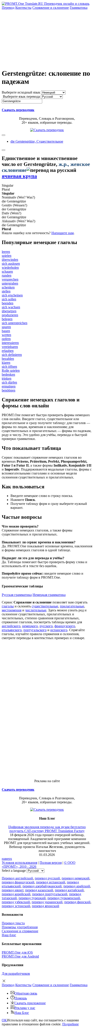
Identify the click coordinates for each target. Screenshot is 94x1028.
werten (6, 335)
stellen (6, 291)
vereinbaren (10, 347)
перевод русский (47, 878)
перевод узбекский (16, 902)
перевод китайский (69, 890)
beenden (7, 303)
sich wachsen (11, 307)
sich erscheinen (12, 295)
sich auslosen (11, 263)
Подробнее (70, 1024)
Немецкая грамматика (49, 595)
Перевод (8, 7)
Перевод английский (17, 878)
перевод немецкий (75, 878)
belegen (7, 319)
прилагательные (72, 606)
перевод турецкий (32, 898)
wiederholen (10, 267)
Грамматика (78, 7)
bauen (6, 331)
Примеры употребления (20, 927)
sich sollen (9, 299)
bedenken (8, 374)
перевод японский (45, 906)
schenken (8, 287)
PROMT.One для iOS (17, 952)
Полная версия (51, 862)
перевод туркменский (63, 898)
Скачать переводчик (18, 110)
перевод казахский (39, 890)
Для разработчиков (16, 973)
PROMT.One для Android (20, 956)
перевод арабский (76, 886)
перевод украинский (47, 902)
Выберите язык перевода (21, 96)
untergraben (10, 283)
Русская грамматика (17, 595)
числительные (35, 610)
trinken (6, 378)
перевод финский (77, 902)
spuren (6, 327)
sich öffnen (9, 366)
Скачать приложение (30, 1003)
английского (11, 626)
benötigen (8, 390)
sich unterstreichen (14, 323)
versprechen (10, 279)
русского (46, 626)
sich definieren (12, 355)
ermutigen (9, 386)
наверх (7, 859)
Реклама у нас (24, 1008)
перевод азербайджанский (42, 886)
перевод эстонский (16, 906)
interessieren (10, 343)
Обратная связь (25, 993)
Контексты (23, 7)
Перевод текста (13, 923)
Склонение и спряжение (20, 931)
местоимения (11, 610)
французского (64, 626)
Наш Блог (21, 1013)
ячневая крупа (19, 176)
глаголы (8, 606)
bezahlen (8, 358)
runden (6, 275)
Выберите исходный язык (21, 92)
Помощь (20, 998)
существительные (45, 606)
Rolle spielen (11, 370)
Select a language (14, 870)
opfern (6, 339)
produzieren (10, 315)
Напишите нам (62, 233)
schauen (7, 271)
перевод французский (18, 882)
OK (4, 1020)
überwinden (10, 259)
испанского (58, 630)
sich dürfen (9, 382)
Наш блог (9, 935)
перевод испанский (50, 882)
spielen (6, 255)
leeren (6, 252)
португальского (35, 630)
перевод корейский (16, 894)
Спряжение (50, 7)
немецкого (30, 626)
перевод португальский (49, 894)
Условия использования (19, 862)
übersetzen (9, 311)
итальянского (12, 630)
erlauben (8, 351)
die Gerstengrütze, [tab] (36, 141)
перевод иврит (12, 890)
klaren (6, 362)
